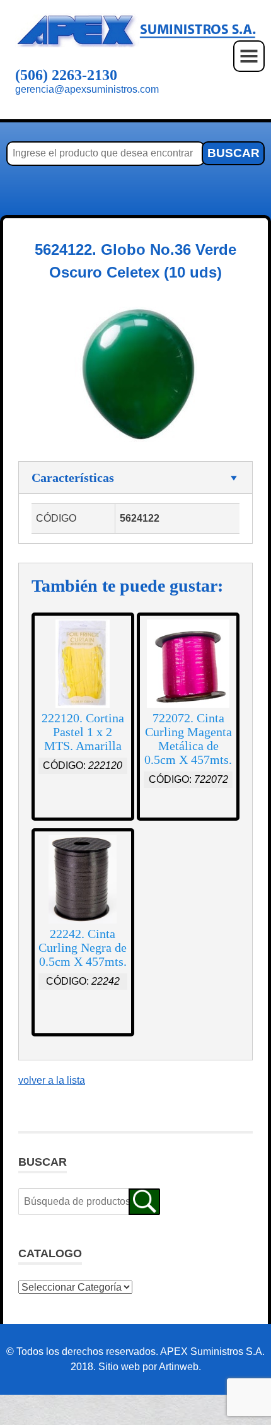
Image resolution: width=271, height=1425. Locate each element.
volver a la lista (51, 1080)
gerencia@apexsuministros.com (87, 89)
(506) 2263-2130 (66, 75)
